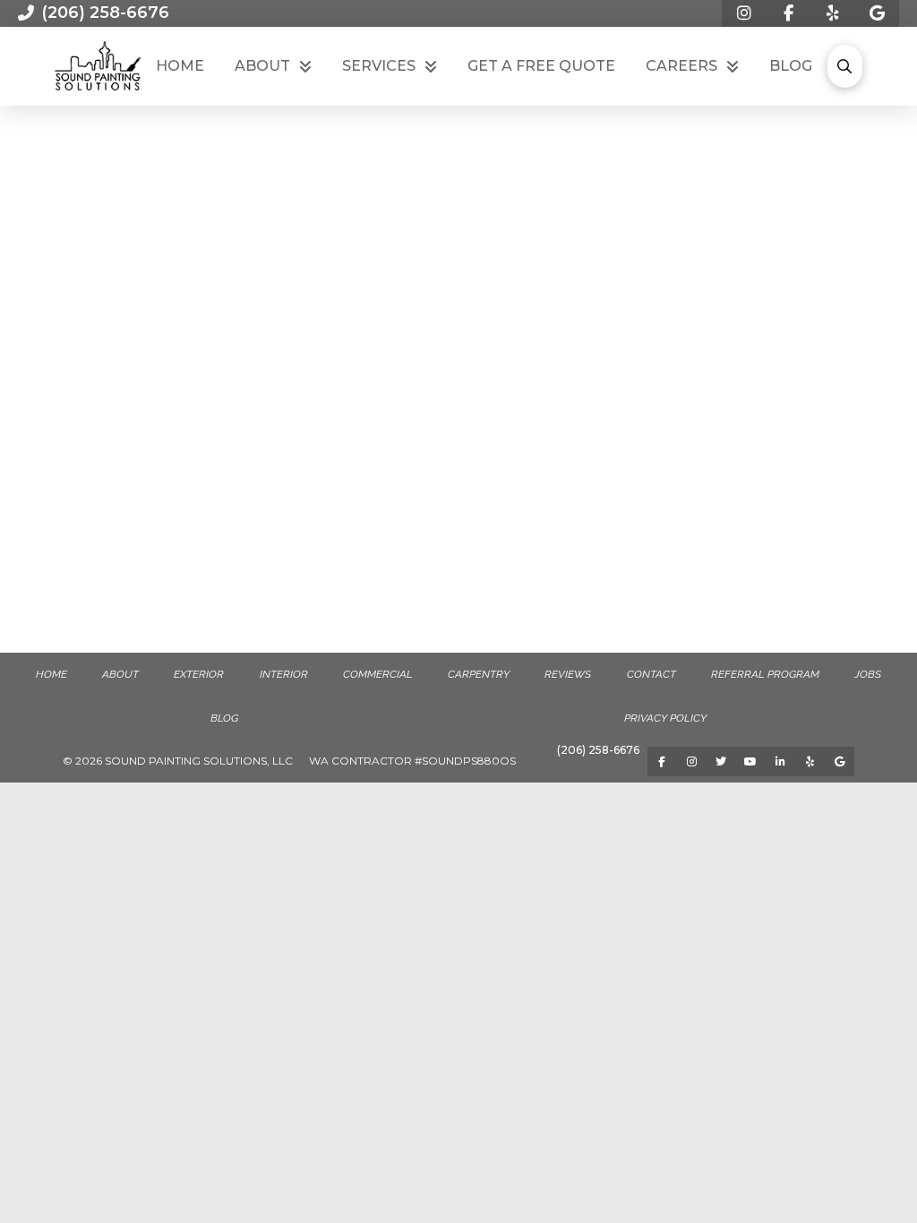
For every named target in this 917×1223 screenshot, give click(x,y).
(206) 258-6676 (598, 750)
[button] (844, 66)
